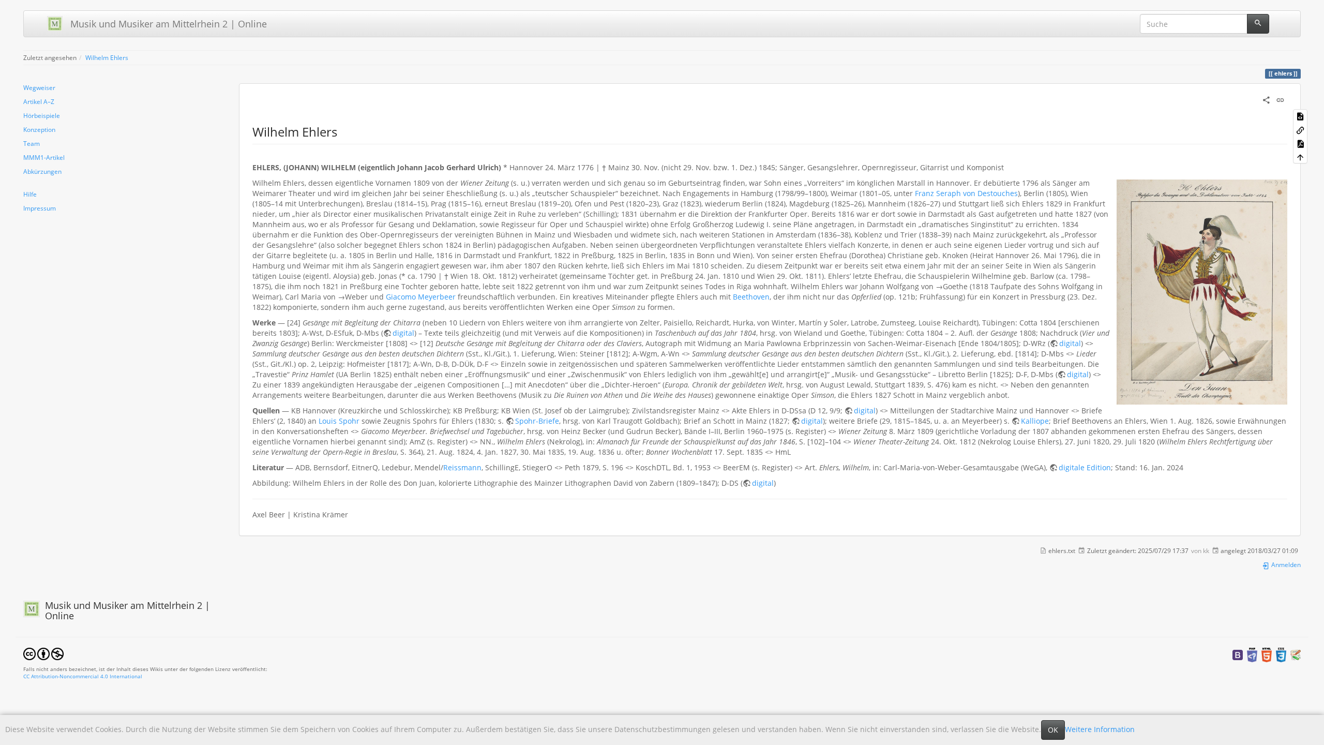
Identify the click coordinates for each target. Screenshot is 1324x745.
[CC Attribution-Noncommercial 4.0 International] (43, 653)
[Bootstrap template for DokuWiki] (1237, 654)
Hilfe (30, 194)
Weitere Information (1100, 729)
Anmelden (1285, 564)
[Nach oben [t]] (1300, 157)
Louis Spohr (339, 421)
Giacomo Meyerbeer (421, 297)
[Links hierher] (1300, 129)
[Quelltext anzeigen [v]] (1300, 116)
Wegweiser (39, 87)
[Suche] (1258, 24)
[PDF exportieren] (1300, 143)
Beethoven (751, 297)
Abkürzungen (42, 171)
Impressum (39, 208)
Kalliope (1035, 421)
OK (1053, 730)
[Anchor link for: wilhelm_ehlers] (343, 131)
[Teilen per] (1266, 99)
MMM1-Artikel (44, 157)
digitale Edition (1085, 467)
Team (31, 143)
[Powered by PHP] (1252, 654)
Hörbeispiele (41, 115)
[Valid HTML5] (1266, 654)
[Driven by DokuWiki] (1295, 654)
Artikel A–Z (38, 101)
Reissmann (462, 467)
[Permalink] (1280, 99)
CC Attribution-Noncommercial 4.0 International (82, 676)
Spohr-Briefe (537, 421)
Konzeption (39, 129)
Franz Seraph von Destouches (966, 193)
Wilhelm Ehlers (106, 57)
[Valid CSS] (1281, 654)
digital (403, 333)
